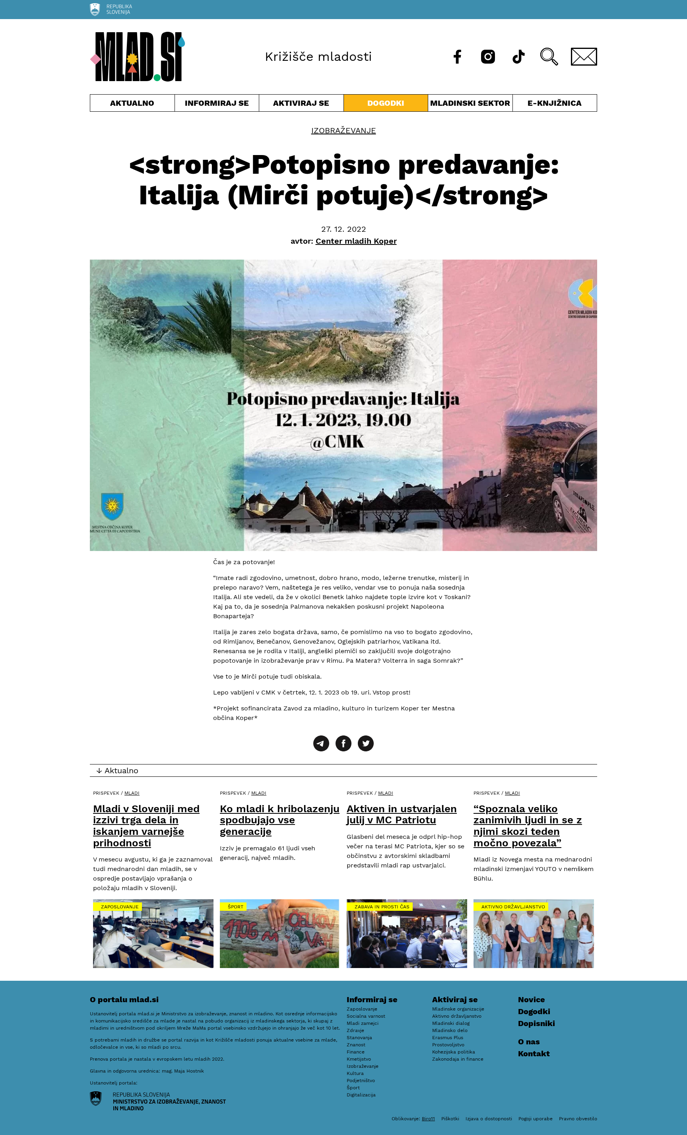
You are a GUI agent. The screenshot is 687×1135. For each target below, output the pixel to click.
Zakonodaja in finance (457, 1059)
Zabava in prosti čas (382, 907)
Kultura (355, 1073)
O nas (529, 1041)
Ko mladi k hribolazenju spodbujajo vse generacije (280, 820)
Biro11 (428, 1118)
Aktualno (134, 104)
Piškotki (450, 1118)
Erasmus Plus (447, 1037)
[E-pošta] (584, 57)
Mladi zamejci (362, 1023)
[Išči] (549, 57)
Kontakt (534, 1053)
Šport (235, 907)
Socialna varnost (366, 1016)
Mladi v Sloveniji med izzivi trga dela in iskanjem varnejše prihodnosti (146, 826)
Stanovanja (359, 1037)
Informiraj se (217, 104)
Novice (531, 999)
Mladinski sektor (470, 104)
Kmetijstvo (359, 1059)
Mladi (132, 793)
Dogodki (385, 103)
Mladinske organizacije (458, 1009)
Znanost (356, 1045)
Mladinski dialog (451, 1023)
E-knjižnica (555, 103)
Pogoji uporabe (535, 1118)
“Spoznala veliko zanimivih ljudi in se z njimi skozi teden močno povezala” (528, 826)
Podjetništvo (361, 1080)
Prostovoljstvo (448, 1045)
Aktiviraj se (301, 104)
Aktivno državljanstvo (513, 907)
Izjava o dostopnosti (489, 1118)
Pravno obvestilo (578, 1118)
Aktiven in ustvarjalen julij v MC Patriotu (402, 814)
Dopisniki (536, 1023)
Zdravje (355, 1030)
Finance (356, 1052)
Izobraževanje (343, 130)
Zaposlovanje (120, 907)
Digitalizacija (361, 1095)
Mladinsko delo (450, 1030)
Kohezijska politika (453, 1052)
